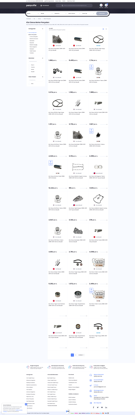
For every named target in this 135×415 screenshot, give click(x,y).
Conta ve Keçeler (34, 36)
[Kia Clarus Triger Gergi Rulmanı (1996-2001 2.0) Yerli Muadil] (78, 326)
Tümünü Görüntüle (52, 405)
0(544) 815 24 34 (98, 392)
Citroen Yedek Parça (52, 385)
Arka (32, 83)
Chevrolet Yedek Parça (53, 382)
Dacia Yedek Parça (52, 387)
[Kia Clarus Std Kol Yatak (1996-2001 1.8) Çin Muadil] (98, 230)
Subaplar (32, 49)
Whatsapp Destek (50, 1)
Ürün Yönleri (32, 77)
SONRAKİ (80, 355)
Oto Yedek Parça (30, 378)
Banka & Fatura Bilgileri (74, 387)
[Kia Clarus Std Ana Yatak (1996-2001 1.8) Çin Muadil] (78, 39)
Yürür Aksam (29, 408)
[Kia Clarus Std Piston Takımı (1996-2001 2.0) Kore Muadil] (58, 135)
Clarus (39, 18)
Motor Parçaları (47, 18)
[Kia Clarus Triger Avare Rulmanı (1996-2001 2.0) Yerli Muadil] (58, 294)
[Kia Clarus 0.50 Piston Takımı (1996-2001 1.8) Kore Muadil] (58, 230)
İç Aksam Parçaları (30, 394)
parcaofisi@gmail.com (100, 387)
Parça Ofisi (67, 411)
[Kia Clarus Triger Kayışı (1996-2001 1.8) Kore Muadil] (78, 262)
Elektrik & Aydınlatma (31, 385)
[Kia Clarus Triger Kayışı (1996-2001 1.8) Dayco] (98, 326)
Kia (34, 18)
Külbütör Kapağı (33, 44)
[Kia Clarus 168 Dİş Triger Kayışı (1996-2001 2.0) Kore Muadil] (58, 103)
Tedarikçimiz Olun (73, 382)
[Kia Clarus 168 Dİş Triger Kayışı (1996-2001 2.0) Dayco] (98, 39)
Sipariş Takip (58, 1)
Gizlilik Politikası (72, 402)
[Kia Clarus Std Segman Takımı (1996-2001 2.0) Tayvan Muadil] (98, 167)
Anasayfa (28, 18)
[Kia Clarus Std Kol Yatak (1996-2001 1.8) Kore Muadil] (98, 103)
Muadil (32, 71)
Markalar (31, 58)
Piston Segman (33, 47)
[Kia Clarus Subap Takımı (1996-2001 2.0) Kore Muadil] (78, 103)
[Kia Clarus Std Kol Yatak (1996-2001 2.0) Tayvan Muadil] (58, 326)
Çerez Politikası (72, 399)
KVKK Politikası (72, 397)
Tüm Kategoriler (33, 32)
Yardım (63, 1)
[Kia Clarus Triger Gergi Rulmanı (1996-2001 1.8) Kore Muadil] (78, 294)
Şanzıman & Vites (30, 403)
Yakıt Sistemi (29, 405)
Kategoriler (32, 29)
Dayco (32, 65)
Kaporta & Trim (30, 396)
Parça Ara (102, 13)
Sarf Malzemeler (30, 401)
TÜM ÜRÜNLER (45, 5)
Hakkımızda (71, 378)
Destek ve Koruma (34, 38)
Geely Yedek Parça (52, 396)
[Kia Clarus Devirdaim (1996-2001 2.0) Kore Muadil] (78, 135)
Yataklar (32, 53)
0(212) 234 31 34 (39, 1)
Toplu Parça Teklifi (71, 1)
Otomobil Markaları (53, 374)
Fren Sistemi (29, 389)
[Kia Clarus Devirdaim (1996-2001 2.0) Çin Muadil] (58, 39)
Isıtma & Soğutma (30, 392)
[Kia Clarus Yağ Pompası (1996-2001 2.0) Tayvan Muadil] (78, 199)
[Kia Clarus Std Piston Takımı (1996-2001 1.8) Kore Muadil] (58, 199)
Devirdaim (32, 40)
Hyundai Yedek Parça (52, 401)
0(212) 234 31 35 (98, 381)
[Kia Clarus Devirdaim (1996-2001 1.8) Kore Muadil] (78, 230)
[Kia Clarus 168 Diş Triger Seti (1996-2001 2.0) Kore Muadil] (58, 71)
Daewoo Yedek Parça (52, 389)
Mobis (32, 69)
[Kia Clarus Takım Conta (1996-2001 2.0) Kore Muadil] (98, 262)
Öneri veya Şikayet (73, 380)
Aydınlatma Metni (73, 404)
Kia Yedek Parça (51, 403)
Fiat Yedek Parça (51, 394)
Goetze (33, 67)
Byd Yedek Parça (51, 378)
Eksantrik (32, 42)
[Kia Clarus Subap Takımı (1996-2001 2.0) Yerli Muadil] (58, 262)
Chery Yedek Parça (52, 380)
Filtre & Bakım (29, 387)
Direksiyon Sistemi (30, 382)
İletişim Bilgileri (72, 389)
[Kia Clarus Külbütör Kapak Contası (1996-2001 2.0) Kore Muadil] (98, 199)
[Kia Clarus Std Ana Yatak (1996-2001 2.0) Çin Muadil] (78, 71)
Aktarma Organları (30, 380)
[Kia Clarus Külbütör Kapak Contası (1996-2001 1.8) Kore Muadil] (78, 167)
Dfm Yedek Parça (51, 392)
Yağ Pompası (33, 51)
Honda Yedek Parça (52, 399)
